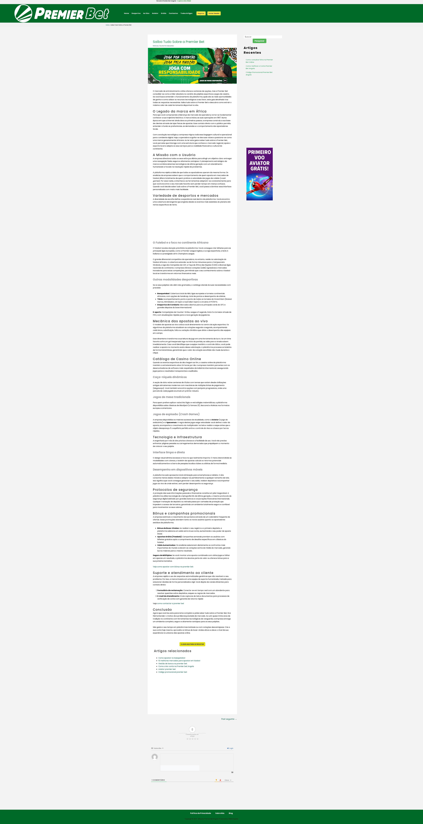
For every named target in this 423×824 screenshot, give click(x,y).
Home (126, 13)
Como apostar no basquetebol (171, 658)
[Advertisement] (192, 224)
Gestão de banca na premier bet (172, 663)
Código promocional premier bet (172, 672)
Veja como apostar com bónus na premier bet (173, 566)
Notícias (156, 46)
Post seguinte (229, 719)
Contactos (173, 13)
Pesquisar (259, 41)
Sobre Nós (219, 813)
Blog (231, 813)
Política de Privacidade (200, 813)
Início (107, 25)
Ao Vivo (146, 13)
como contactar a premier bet (170, 603)
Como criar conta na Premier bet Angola (176, 666)
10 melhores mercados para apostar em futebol (179, 660)
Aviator (155, 13)
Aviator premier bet (167, 669)
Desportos (136, 13)
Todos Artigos (186, 13)
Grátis (163, 13)
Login (231, 748)
